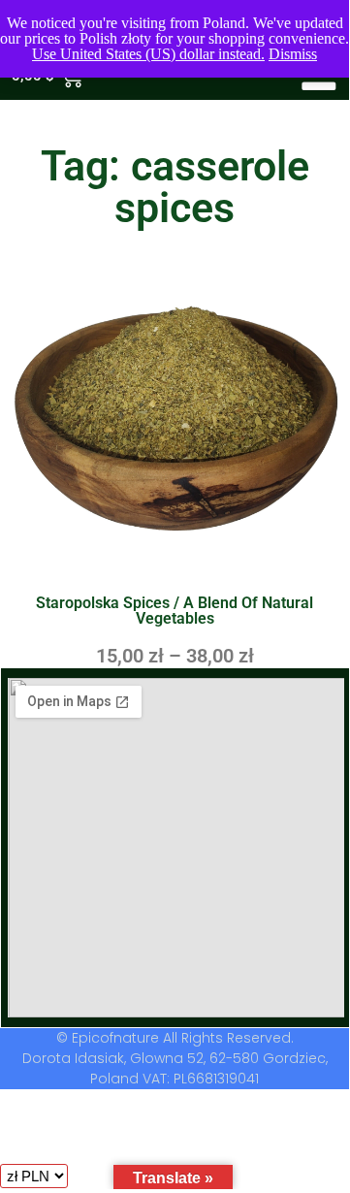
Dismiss (293, 54)
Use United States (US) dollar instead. (148, 54)
